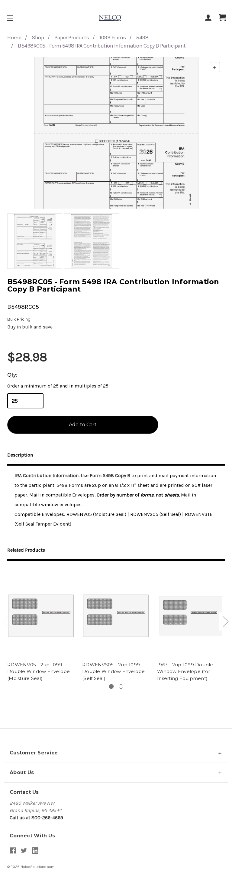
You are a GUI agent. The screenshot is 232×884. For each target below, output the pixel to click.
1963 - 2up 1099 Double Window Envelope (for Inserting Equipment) (185, 671)
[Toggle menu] (15, 18)
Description (20, 455)
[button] (116, 753)
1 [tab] (111, 686)
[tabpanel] (41, 625)
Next (225, 621)
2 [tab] (121, 686)
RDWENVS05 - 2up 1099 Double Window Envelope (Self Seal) (113, 671)
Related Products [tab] (26, 550)
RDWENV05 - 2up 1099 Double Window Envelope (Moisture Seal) (38, 671)
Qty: (12, 375)
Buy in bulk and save (30, 327)
